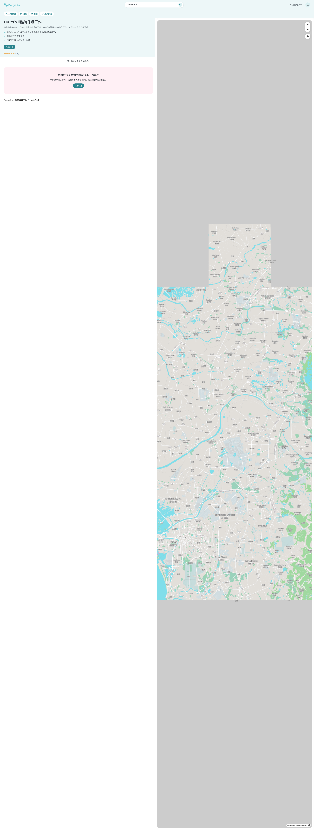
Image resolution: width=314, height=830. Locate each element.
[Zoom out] (307, 29)
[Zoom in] (307, 24)
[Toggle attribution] (309, 825)
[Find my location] (307, 36)
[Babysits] (12, 5)
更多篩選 (48, 14)
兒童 (24, 14)
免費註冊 (9, 47)
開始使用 (78, 85)
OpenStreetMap (301, 825)
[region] (234, 424)
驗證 (35, 14)
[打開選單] (307, 4)
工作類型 (12, 14)
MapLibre (290, 825)
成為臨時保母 (296, 5)
